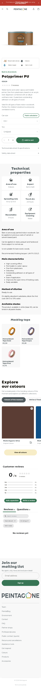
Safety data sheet (8, 153)
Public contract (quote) (10, 636)
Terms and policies (20, 685)
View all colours (20, 452)
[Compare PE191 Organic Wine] (31, 442)
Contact (5, 619)
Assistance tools (8, 644)
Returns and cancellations (11, 640)
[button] (20, 482)
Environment (7, 615)
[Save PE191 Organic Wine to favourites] (31, 408)
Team (4, 607)
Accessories (6, 661)
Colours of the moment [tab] (13, 400)
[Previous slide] (2, 2)
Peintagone (23, 680)
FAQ (3, 623)
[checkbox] (8, 526)
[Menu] (2, 9)
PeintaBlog (6, 611)
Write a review (29, 500)
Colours (4, 653)
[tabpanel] (20, 535)
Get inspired (6, 648)
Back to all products (9, 72)
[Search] (7, 9)
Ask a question (12, 500)
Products (5, 657)
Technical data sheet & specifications (16, 148)
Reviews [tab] (9, 509)
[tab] (23, 509)
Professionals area (9, 632)
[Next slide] (38, 2)
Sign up (21, 583)
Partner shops (7, 628)
